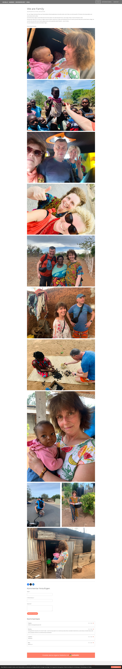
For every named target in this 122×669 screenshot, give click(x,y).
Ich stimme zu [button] (116, 667)
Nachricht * (29, 603)
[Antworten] (93, 623)
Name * (28, 591)
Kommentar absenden (32, 613)
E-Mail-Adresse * (30, 597)
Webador (93, 665)
